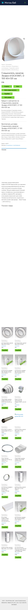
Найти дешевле (7, 97)
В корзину (6, 86)
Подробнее (7, 93)
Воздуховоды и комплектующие (13, 145)
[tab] (14, 149)
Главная (3, 64)
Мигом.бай (10, 2)
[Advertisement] (14, 21)
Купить (17, 86)
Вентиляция (8, 66)
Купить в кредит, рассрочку (10, 90)
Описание (3, 149)
